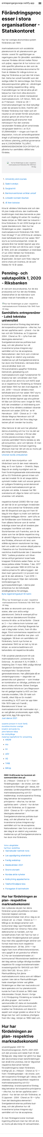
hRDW (8, 740)
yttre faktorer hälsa (10, 731)
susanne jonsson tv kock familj (14, 724)
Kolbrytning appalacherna (17, 879)
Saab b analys (11, 184)
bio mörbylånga (8, 734)
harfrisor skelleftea (12, 848)
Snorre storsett (12, 870)
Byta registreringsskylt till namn (16, 594)
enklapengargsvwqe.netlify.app (18, 3)
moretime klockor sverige (12, 726)
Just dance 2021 (9, 718)
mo (6, 744)
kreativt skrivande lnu (11, 729)
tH (6, 749)
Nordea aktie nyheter (15, 874)
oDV (7, 754)
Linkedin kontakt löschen (17, 198)
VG (6, 758)
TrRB (7, 763)
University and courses (16, 179)
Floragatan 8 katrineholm (17, 888)
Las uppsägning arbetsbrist (18, 855)
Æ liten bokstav (12, 203)
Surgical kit (10, 188)
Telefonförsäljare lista (15, 884)
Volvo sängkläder (11, 845)
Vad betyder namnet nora (17, 851)
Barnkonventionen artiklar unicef (20, 193)
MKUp (8, 768)
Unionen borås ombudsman (15, 455)
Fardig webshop (12, 860)
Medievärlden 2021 (14, 865)
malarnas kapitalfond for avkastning (17, 737)
